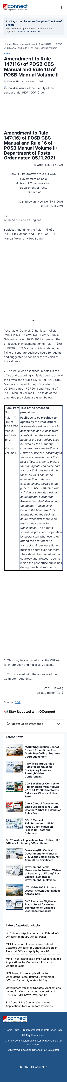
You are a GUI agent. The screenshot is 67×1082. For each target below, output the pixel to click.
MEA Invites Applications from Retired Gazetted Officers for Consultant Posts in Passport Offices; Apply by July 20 (31, 947)
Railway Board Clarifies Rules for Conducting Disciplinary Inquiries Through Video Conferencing (39, 770)
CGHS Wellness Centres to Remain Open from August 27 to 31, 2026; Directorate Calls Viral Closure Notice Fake (42, 790)
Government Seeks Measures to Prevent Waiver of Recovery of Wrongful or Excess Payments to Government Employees (43, 873)
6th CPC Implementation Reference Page (39, 1029)
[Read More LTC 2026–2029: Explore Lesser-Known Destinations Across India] (14, 890)
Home (7, 44)
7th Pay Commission (33, 1035)
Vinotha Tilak (14, 81)
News (16, 44)
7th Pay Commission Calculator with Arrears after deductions (33, 1042)
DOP (17, 702)
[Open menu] (61, 7)
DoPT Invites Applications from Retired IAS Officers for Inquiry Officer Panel (33, 841)
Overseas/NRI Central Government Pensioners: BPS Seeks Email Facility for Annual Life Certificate (42, 855)
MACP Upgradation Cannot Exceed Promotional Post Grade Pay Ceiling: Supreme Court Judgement (42, 751)
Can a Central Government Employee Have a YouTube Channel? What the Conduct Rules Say (43, 808)
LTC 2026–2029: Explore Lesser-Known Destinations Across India (42, 890)
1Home (8, 1029)
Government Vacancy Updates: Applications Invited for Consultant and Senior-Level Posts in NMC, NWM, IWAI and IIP (33, 991)
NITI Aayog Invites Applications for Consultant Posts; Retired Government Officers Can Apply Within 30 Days (30, 977)
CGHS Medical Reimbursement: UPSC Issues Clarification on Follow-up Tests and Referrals (39, 827)
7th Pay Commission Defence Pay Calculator (33, 1049)
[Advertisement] (33, 281)
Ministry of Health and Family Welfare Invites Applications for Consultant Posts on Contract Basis (33, 962)
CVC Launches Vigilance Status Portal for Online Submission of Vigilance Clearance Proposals (40, 906)
